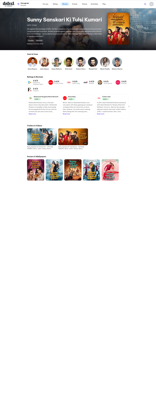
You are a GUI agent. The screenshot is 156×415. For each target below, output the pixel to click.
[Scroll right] (129, 106)
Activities (94, 4)
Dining (55, 4)
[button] (151, 4)
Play (104, 4)
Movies (65, 4)
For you (45, 4)
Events (74, 4)
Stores (84, 4)
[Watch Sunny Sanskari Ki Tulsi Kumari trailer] (118, 29)
